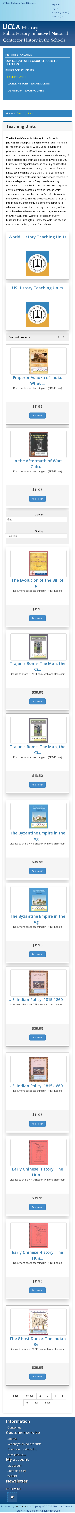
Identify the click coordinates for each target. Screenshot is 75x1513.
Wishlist (12, 1476)
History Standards (18, 54)
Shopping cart (16, 1470)
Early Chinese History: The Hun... (37, 1171)
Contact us (14, 1427)
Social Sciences (28, 3)
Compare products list (21, 1449)
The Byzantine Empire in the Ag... (37, 835)
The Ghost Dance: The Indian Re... (37, 1341)
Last (47, 1402)
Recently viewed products (24, 1444)
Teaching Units (15, 76)
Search (12, 1438)
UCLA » (7, 3)
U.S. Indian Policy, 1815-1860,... (37, 999)
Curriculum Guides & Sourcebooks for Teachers (32, 62)
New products (16, 1454)
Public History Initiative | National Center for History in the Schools (35, 36)
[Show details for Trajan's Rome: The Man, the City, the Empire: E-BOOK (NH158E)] (38, 730)
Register (55, 4)
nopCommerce (23, 1506)
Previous (28, 1395)
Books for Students (19, 70)
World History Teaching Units (29, 83)
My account (14, 1465)
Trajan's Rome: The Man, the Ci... (37, 666)
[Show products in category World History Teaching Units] (37, 275)
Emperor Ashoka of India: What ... (37, 380)
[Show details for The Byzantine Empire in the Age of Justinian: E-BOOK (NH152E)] (38, 899)
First (15, 1395)
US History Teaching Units (26, 90)
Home (9, 113)
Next (36, 1402)
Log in (54, 8)
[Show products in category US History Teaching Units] (37, 326)
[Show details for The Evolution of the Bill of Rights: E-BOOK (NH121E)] (38, 563)
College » (16, 3)
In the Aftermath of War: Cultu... (37, 463)
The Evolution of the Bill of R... (37, 582)
